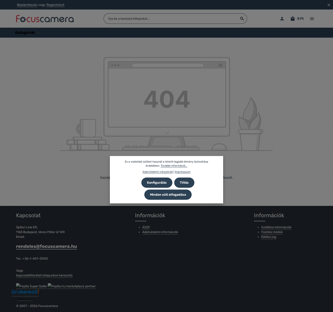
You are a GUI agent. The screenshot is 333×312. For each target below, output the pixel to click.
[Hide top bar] (329, 5)
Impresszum (183, 171)
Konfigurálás (157, 183)
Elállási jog (268, 237)
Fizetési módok (272, 232)
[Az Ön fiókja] (282, 19)
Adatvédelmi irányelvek (157, 171)
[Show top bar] (312, 19)
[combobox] (171, 18)
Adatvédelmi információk (160, 232)
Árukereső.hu (25, 299)
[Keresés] (242, 18)
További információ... (174, 165)
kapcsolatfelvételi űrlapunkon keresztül (44, 275)
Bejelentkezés (27, 5)
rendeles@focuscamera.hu (46, 246)
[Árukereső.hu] (25, 293)
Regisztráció (55, 5)
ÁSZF (146, 227)
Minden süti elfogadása (168, 195)
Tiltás (184, 183)
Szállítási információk (276, 227)
